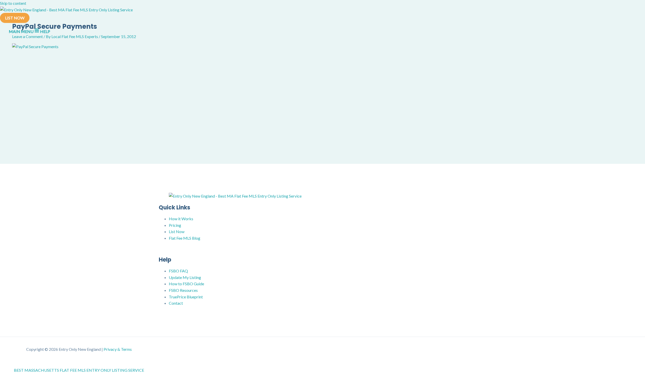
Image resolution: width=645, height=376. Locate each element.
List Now (176, 231)
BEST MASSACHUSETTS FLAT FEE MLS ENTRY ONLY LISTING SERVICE (79, 370)
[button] (14, 18)
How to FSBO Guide (186, 283)
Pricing (175, 225)
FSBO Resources (183, 290)
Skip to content (13, 3)
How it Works (181, 218)
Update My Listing (185, 277)
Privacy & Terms (118, 349)
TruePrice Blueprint (186, 296)
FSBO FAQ (178, 270)
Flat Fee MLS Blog (184, 238)
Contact (176, 303)
